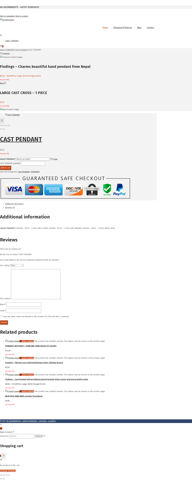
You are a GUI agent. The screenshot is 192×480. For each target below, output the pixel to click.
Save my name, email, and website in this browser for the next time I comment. (36, 316)
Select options (28, 341)
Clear (55, 159)
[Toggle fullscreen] (6, 125)
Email (3, 311)
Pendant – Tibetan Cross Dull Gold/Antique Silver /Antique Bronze (34, 363)
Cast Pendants (22, 50)
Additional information (14, 204)
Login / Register (12, 41)
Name (3, 304)
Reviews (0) (10, 207)
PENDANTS (10, 50)
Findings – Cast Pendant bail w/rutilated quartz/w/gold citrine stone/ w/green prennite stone (46, 379)
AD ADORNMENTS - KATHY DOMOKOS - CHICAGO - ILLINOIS (31, 421)
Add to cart (5, 168)
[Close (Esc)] (1, 125)
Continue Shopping (8, 471)
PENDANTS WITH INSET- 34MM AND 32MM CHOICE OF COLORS (30, 346)
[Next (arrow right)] (4, 478)
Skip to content (21, 16)
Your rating (5, 265)
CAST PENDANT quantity (10, 163)
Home (2, 50)
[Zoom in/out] (9, 125)
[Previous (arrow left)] (1, 478)
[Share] (4, 125)
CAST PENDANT (21, 139)
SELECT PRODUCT (7, 159)
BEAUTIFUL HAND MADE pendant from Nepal (23, 396)
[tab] (81, 204)
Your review (5, 298)
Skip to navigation (7, 16)
